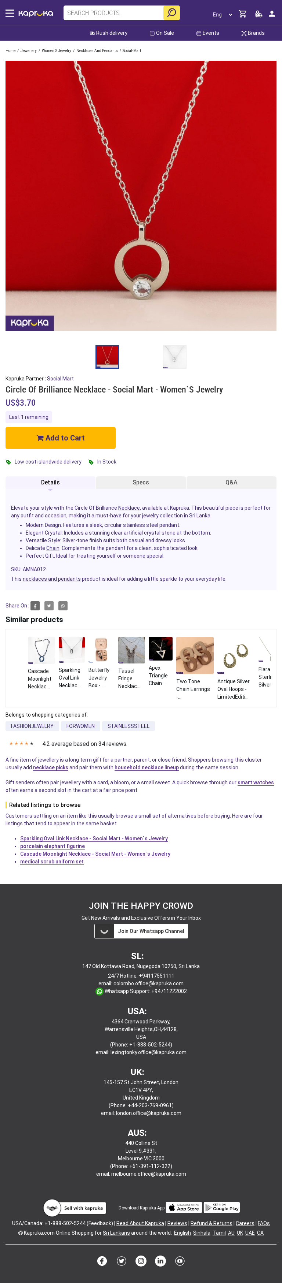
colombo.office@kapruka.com (148, 983)
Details (50, 482)
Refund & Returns (211, 1223)
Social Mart (60, 379)
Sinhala (201, 1233)
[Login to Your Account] (271, 16)
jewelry (150, 515)
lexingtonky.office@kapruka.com (149, 1052)
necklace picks (50, 767)
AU (231, 1233)
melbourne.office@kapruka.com (148, 1174)
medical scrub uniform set (52, 861)
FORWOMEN (80, 726)
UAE (250, 1233)
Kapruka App (152, 1208)
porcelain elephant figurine (52, 846)
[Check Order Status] (259, 16)
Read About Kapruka (140, 1223)
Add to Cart (64, 438)
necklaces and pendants (52, 579)
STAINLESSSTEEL (128, 726)
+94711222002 (169, 991)
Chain (52, 548)
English (182, 1233)
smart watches (256, 782)
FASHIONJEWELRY (32, 726)
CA (260, 1233)
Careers (245, 1223)
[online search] (171, 12)
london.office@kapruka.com (148, 1113)
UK (240, 1233)
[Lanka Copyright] (20, 1233)
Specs (141, 482)
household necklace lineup (147, 767)
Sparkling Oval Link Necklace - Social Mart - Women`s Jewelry (94, 838)
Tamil (219, 1233)
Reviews (177, 1223)
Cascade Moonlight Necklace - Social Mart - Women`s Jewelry (95, 854)
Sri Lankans (116, 1233)
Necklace (129, 508)
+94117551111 (156, 976)
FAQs (264, 1223)
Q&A (231, 482)
